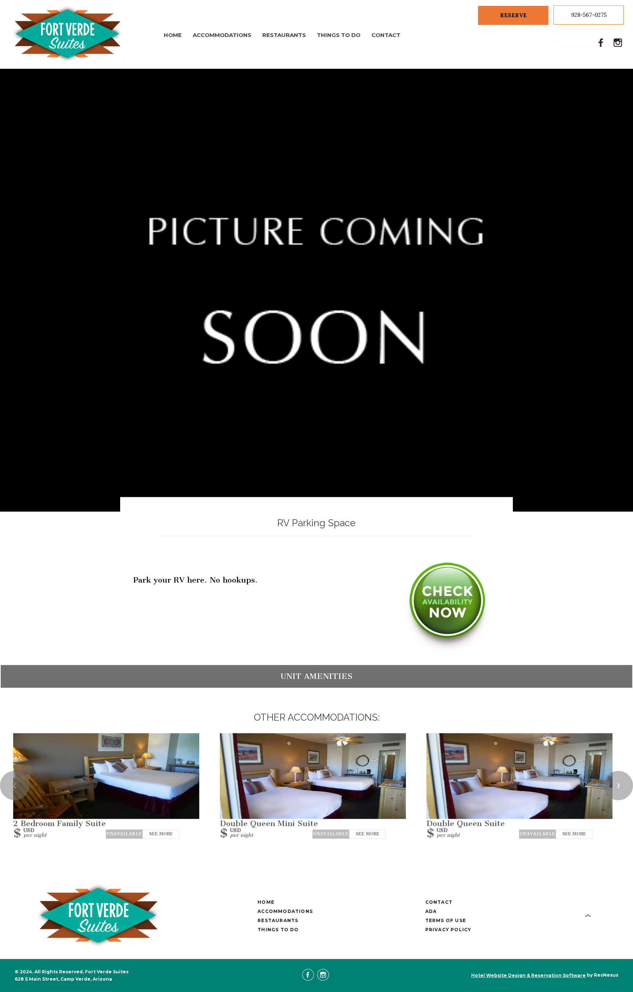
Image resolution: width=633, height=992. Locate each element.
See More (161, 833)
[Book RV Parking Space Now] (447, 650)
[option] (316, 290)
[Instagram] (618, 42)
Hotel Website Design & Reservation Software (528, 975)
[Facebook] (601, 42)
